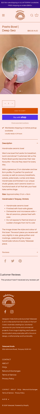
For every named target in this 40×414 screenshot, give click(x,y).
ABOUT (5, 363)
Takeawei (10, 405)
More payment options (20, 123)
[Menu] (3, 15)
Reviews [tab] (5, 252)
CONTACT (6, 360)
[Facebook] (5, 312)
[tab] (20, 197)
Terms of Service (9, 375)
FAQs (4, 367)
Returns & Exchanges (11, 371)
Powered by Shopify (22, 405)
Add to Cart (20, 111)
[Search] (31, 15)
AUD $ (4, 399)
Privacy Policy (8, 379)
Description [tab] (7, 143)
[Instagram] (11, 312)
